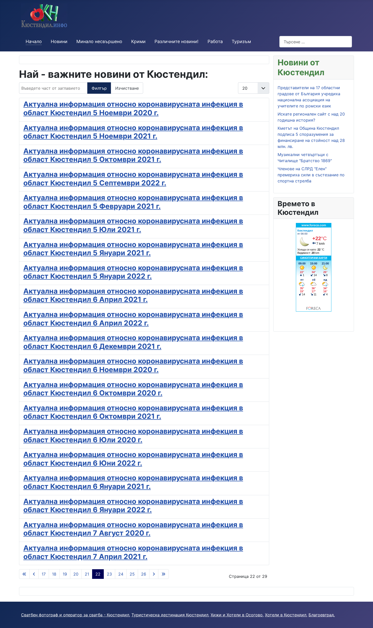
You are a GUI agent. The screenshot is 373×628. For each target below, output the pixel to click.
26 (143, 574)
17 (44, 574)
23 (109, 574)
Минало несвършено (99, 41)
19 (65, 574)
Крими (138, 41)
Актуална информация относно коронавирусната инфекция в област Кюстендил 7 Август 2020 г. (133, 529)
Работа (215, 41)
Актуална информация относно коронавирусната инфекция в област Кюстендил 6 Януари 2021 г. (133, 482)
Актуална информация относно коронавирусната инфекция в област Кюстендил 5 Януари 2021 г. (133, 248)
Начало (34, 41)
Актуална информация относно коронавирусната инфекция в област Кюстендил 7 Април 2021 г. (133, 552)
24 (120, 574)
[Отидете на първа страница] (24, 574)
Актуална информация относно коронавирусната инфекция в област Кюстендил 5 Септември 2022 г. (133, 178)
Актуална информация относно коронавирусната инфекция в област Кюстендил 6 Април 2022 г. (133, 318)
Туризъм (241, 41)
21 (87, 574)
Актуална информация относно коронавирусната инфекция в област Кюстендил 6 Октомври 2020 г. (133, 388)
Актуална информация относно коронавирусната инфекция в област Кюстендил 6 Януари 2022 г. (133, 505)
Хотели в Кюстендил (285, 614)
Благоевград (321, 614)
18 (54, 574)
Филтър (99, 88)
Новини (59, 41)
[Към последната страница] (163, 574)
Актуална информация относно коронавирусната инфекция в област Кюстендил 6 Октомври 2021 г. (133, 412)
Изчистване (127, 88)
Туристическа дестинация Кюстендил (169, 614)
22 (97, 574)
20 (75, 574)
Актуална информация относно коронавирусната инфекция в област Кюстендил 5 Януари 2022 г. (133, 272)
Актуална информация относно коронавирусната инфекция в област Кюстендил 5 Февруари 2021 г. (133, 202)
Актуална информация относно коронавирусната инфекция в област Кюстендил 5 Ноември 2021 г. (133, 132)
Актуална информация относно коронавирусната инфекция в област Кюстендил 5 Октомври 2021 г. (133, 155)
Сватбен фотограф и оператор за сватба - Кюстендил (75, 614)
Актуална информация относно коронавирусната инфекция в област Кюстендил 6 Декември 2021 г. (133, 342)
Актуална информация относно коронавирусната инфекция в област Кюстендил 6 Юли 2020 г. (133, 435)
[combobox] (315, 41)
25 (132, 574)
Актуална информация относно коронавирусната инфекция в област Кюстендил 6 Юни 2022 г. (133, 458)
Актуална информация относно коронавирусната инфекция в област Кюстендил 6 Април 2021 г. (133, 295)
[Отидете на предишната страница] (34, 574)
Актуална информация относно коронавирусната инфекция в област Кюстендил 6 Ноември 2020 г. (133, 365)
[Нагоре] (364, 618)
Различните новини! (176, 41)
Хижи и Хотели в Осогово (237, 614)
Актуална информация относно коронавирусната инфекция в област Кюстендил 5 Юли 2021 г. (133, 225)
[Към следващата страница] (153, 574)
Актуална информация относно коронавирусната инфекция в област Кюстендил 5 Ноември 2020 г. (133, 108)
